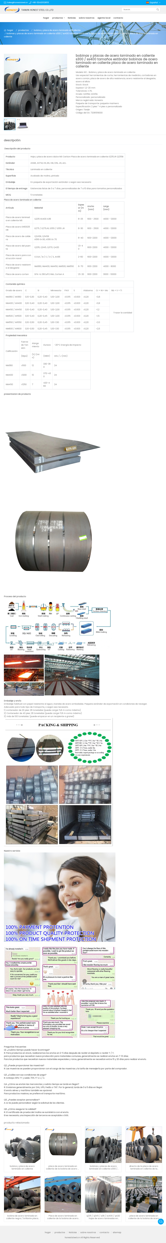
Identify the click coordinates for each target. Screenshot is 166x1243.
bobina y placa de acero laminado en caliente (57, 30)
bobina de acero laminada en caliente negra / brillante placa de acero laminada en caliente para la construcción (22, 1217)
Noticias (72, 17)
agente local (104, 17)
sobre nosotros (86, 17)
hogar (46, 17)
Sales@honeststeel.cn (17, 2)
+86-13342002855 (40, 2)
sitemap (117, 1232)
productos (57, 17)
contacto (118, 17)
